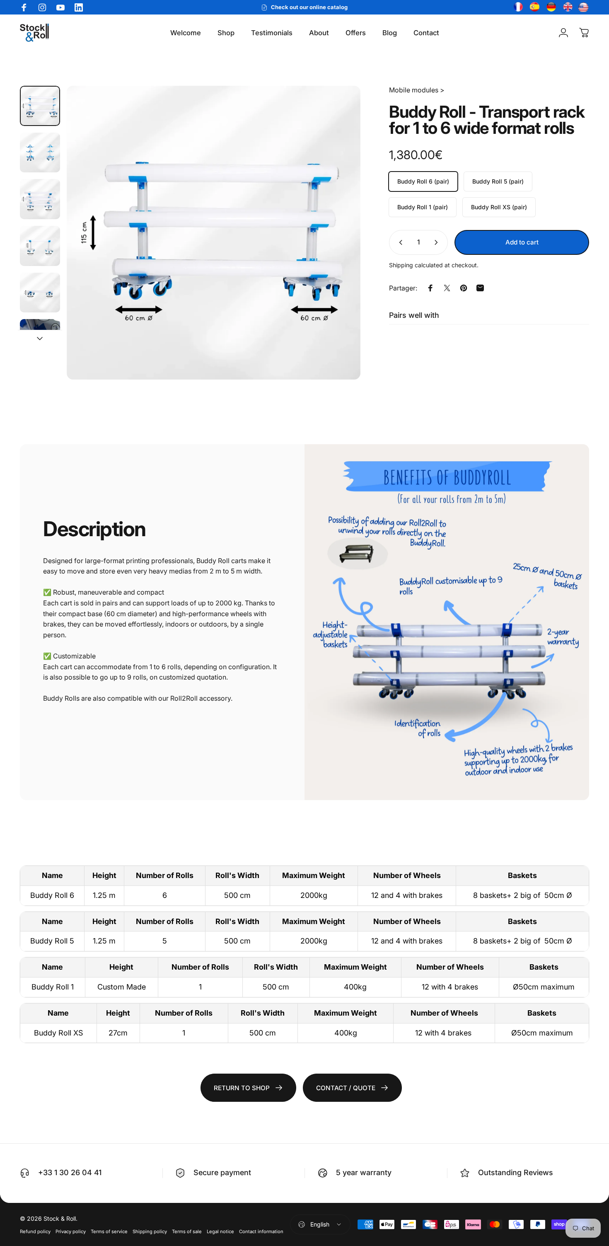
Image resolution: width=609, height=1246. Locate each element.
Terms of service (109, 1231)
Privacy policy (71, 1231)
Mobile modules (413, 90)
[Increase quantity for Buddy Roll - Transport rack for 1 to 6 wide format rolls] (437, 242)
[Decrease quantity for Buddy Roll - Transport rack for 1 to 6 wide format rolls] (398, 242)
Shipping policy (150, 1231)
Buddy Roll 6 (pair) (423, 181)
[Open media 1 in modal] (213, 233)
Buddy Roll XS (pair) (499, 206)
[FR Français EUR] (517, 7)
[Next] (338, 232)
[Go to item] (40, 106)
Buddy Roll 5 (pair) (498, 181)
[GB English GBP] (567, 7)
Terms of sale (187, 1231)
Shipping (401, 265)
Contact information (261, 1231)
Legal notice (220, 1231)
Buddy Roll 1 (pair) (422, 206)
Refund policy (35, 1231)
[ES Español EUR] (533, 7)
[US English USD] (583, 7)
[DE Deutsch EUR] (550, 7)
